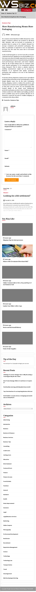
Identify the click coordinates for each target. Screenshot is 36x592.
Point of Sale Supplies (9, 349)
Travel (5, 569)
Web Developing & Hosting (10, 578)
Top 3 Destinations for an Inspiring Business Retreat (17, 391)
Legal (4, 512)
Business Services (8, 437)
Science (5, 551)
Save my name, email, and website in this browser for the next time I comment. (18, 175)
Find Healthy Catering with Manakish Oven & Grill (16, 387)
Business (5, 428)
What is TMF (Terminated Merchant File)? (15, 261)
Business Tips (6, 23)
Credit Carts (6, 450)
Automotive (6, 424)
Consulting (6, 446)
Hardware (6, 494)
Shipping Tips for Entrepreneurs (13, 240)
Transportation (7, 565)
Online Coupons (7, 525)
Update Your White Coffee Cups (12, 306)
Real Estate (6, 538)
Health (5, 499)
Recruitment (6, 543)
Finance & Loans (7, 477)
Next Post (6, 188)
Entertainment (7, 464)
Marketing (6, 521)
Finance (5, 192)
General (5, 490)
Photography (7, 529)
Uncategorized (7, 573)
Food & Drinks (7, 481)
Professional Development (10, 534)
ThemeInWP (30, 589)
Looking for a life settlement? (16, 196)
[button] (19, 10)
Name (7, 150)
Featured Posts (7, 468)
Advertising (6, 420)
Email (7, 158)
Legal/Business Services (9, 516)
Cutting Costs (7, 455)
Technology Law (7, 560)
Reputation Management (10, 547)
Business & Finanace (8, 433)
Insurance (6, 508)
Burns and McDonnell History (12, 327)
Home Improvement (8, 503)
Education (6, 459)
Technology (6, 556)
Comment (8, 129)
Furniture (6, 486)
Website (7, 166)
